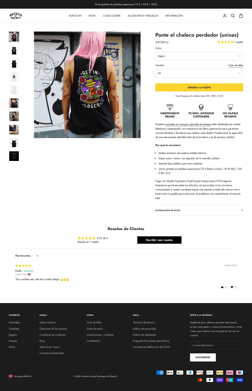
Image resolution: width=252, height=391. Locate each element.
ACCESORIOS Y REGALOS (143, 16)
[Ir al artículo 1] (14, 37)
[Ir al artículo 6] (14, 103)
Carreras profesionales (51, 353)
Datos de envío (95, 329)
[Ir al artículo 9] (14, 143)
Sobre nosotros (47, 322)
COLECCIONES (111, 16)
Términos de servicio (144, 322)
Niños (12, 347)
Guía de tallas (235, 65)
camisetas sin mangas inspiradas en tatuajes (188, 124)
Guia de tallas (94, 322)
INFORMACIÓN (174, 16)
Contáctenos (93, 341)
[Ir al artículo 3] (14, 63)
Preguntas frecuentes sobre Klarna (151, 341)
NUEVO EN (75, 16)
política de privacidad (144, 329)
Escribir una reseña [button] (159, 240)
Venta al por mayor (49, 347)
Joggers (13, 335)
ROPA (92, 16)
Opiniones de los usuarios (53, 329)
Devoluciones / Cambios (100, 335)
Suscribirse (202, 357)
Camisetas (14, 322)
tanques (13, 341)
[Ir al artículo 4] (14, 76)
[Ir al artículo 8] (14, 129)
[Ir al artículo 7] (14, 116)
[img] (23, 265)
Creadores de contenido (52, 335)
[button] (226, 42)
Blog (41, 341)
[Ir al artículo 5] (14, 90)
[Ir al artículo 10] (14, 156)
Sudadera (14, 329)
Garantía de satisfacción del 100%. (151, 347)
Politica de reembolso (144, 335)
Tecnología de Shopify (106, 376)
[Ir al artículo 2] (14, 50)
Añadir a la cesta (199, 87)
